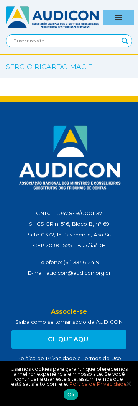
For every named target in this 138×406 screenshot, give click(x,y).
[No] (128, 383)
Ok (70, 394)
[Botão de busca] (125, 41)
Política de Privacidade (46, 358)
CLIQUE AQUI (69, 339)
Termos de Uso (101, 358)
